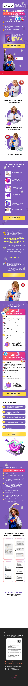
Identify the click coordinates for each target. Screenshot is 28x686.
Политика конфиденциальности (13, 663)
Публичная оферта (10, 662)
